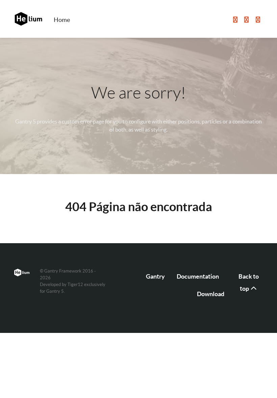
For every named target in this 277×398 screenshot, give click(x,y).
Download (210, 293)
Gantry (155, 276)
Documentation (198, 276)
